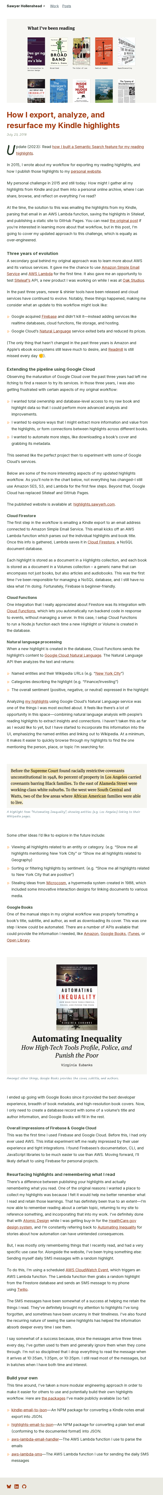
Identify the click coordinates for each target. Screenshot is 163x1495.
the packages (53, 1398)
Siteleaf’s (22, 280)
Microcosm (56, 883)
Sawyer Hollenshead (26, 6)
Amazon (91, 933)
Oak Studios (133, 280)
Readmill (115, 349)
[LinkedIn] (16, 1486)
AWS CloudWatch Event (87, 1270)
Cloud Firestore (101, 542)
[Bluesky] (9, 1486)
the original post (124, 220)
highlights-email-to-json (32, 1424)
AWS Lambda (40, 274)
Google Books (113, 933)
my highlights (36, 701)
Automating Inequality (117, 1227)
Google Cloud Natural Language (73, 655)
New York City (108, 673)
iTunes (133, 933)
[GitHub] (24, 1486)
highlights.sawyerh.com (94, 504)
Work (54, 6)
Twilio (22, 1289)
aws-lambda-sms (26, 1454)
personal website (86, 171)
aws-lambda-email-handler (35, 1439)
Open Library (18, 940)
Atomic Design (36, 1220)
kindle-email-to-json (29, 1410)
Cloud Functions (21, 611)
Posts (66, 6)
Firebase (49, 316)
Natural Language (55, 331)
